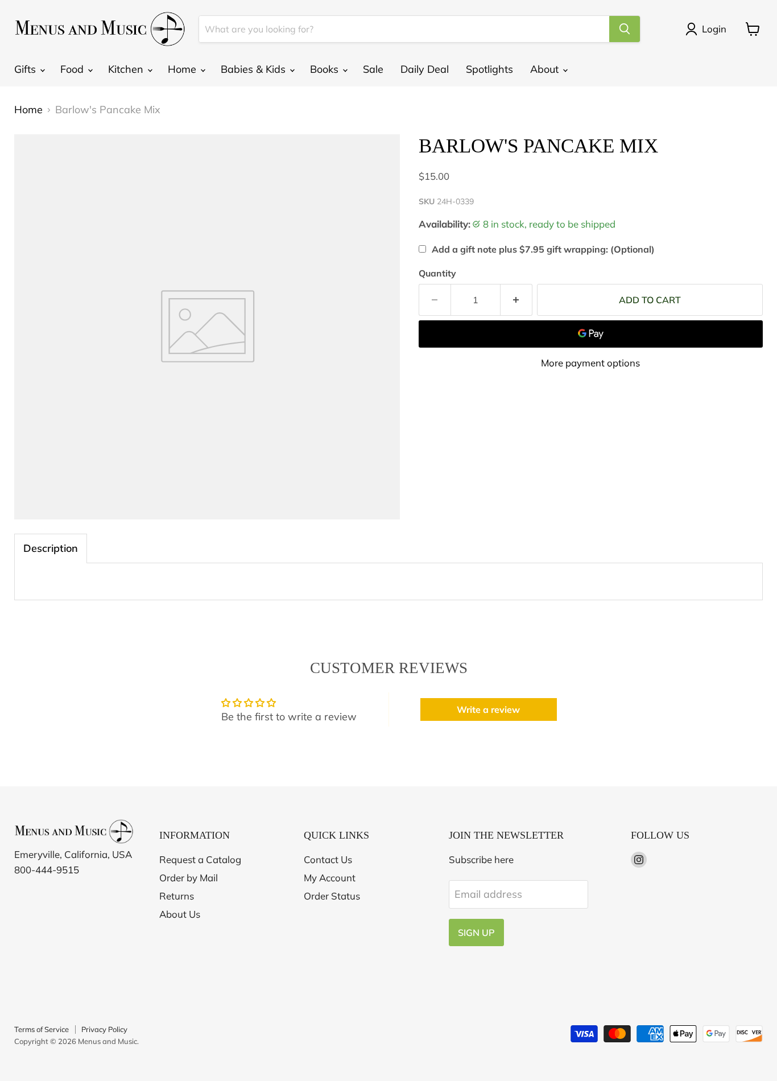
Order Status (332, 896)
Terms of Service (41, 1029)
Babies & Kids (254, 69)
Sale (373, 69)
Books (325, 69)
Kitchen (127, 69)
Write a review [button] (488, 709)
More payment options (590, 362)
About (545, 69)
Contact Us (328, 859)
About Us (179, 914)
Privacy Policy (104, 1029)
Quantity (437, 273)
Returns (176, 896)
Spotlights (489, 69)
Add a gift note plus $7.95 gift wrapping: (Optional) (543, 249)
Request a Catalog (200, 859)
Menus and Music (107, 1041)
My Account (330, 878)
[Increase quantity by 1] (516, 300)
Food (73, 69)
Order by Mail (188, 878)
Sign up (476, 932)
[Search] (624, 29)
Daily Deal (424, 69)
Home (183, 69)
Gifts (26, 69)
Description (50, 548)
